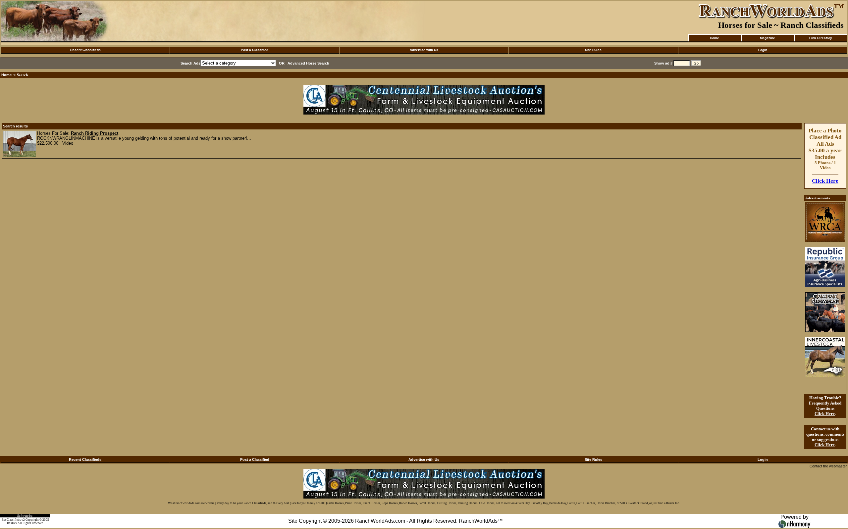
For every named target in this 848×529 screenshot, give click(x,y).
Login (762, 50)
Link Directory (820, 38)
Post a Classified (254, 50)
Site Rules (593, 50)
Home (714, 38)
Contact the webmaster (828, 466)
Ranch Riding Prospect (94, 133)
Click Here (825, 181)
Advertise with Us (424, 50)
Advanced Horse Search (308, 63)
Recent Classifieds (85, 50)
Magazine (767, 38)
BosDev (12, 523)
